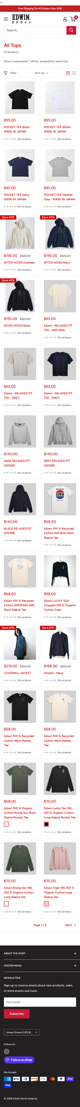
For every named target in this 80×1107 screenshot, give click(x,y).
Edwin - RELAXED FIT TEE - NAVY (58, 396)
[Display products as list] (74, 73)
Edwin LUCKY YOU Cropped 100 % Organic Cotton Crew (60, 605)
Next (68, 925)
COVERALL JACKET (17, 673)
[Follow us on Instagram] (6, 1051)
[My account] (65, 19)
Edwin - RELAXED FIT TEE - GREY (18, 396)
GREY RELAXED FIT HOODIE (57, 463)
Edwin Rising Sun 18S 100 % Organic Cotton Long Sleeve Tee (19, 892)
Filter (13, 73)
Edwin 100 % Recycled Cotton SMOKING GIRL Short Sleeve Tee (19, 605)
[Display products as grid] (68, 73)
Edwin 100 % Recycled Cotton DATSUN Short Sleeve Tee (59, 533)
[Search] (71, 30)
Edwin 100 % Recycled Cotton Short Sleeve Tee (19, 740)
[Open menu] (6, 19)
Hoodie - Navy (53, 673)
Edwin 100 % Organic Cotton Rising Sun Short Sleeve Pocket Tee (20, 813)
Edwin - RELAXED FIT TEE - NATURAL (58, 328)
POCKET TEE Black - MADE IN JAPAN (17, 129)
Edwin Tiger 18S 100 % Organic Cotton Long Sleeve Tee (59, 892)
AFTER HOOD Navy (57, 262)
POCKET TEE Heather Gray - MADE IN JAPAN (59, 197)
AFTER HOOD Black (17, 325)
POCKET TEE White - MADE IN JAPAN (58, 129)
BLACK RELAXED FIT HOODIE (18, 531)
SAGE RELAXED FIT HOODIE (17, 463)
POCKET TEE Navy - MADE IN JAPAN (17, 197)
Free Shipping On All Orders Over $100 (40, 8)
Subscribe (17, 1014)
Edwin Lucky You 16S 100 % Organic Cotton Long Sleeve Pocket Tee (60, 813)
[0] (72, 19)
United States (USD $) (18, 1032)
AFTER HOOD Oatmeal (19, 262)
